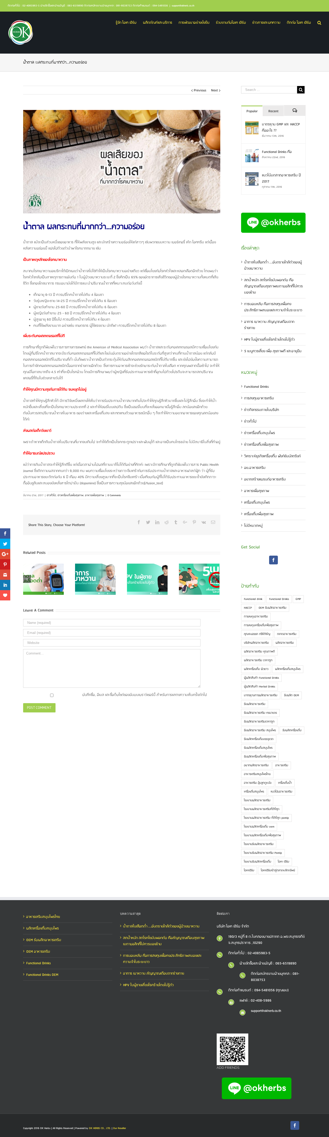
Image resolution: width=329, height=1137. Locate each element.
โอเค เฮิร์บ (283, 861)
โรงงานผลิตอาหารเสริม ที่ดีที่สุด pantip (266, 818)
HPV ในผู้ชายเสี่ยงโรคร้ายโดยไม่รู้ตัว (269, 340)
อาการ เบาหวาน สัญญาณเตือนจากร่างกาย (153, 973)
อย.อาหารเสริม (255, 468)
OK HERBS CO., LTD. (100, 1128)
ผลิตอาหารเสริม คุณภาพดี (259, 651)
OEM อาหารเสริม (38, 952)
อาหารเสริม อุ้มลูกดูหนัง (257, 783)
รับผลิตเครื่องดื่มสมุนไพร (258, 748)
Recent (273, 111)
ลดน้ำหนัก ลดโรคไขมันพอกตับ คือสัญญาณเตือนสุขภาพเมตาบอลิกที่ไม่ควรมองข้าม (273, 286)
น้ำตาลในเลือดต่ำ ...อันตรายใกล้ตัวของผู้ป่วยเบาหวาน (161, 926)
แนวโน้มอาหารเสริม (281, 791)
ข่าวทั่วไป (51, 495)
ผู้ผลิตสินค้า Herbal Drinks (259, 686)
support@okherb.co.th (183, 5)
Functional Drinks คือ (277, 152)
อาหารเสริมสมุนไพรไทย (257, 774)
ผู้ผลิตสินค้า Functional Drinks (261, 678)
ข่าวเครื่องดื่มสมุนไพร (259, 433)
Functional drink (253, 599)
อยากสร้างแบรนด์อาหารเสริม (265, 479)
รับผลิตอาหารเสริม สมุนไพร (260, 730)
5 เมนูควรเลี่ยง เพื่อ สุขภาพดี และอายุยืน (272, 351)
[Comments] (294, 110)
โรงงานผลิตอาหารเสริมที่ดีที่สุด (261, 809)
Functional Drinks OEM (42, 975)
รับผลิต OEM (291, 695)
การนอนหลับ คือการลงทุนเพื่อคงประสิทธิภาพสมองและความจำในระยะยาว (273, 307)
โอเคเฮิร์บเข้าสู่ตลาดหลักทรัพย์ (278, 870)
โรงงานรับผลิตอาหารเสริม (258, 844)
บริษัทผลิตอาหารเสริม (256, 642)
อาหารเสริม (281, 765)
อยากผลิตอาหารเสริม (256, 765)
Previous (200, 90)
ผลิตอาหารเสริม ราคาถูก (258, 660)
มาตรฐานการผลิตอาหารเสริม (260, 695)
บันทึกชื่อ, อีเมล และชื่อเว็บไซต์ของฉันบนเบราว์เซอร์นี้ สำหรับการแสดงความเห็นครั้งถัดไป (144, 695)
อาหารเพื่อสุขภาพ (94, 495)
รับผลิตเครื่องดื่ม (291, 730)
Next (214, 90)
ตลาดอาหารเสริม (286, 634)
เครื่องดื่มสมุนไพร (257, 502)
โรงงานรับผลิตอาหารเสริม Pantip (263, 853)
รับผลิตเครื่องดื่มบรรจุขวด (258, 739)
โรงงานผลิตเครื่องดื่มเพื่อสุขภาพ (262, 835)
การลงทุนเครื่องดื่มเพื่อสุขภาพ (261, 625)
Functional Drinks (256, 387)
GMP (298, 599)
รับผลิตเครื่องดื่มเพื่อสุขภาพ (260, 756)
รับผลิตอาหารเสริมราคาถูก (259, 721)
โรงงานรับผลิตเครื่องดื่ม (257, 861)
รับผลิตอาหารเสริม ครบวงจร (260, 713)
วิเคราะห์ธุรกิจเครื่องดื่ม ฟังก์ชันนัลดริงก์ (272, 456)
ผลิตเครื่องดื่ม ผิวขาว (256, 669)
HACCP (248, 607)
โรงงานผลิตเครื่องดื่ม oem (259, 826)
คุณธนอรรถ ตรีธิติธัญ (257, 634)
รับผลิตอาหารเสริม (254, 704)
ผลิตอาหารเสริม (285, 642)
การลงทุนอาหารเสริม (259, 398)
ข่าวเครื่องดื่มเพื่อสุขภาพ (71, 495)
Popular (252, 111)
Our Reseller (119, 1128)
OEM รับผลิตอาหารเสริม (272, 607)
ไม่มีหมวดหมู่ (253, 526)
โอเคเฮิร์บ (249, 870)
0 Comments (114, 495)
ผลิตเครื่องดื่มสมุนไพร (287, 669)
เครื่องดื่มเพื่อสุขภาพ (258, 514)
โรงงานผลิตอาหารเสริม (257, 800)
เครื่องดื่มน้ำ (285, 783)
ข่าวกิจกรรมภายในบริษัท (261, 410)
